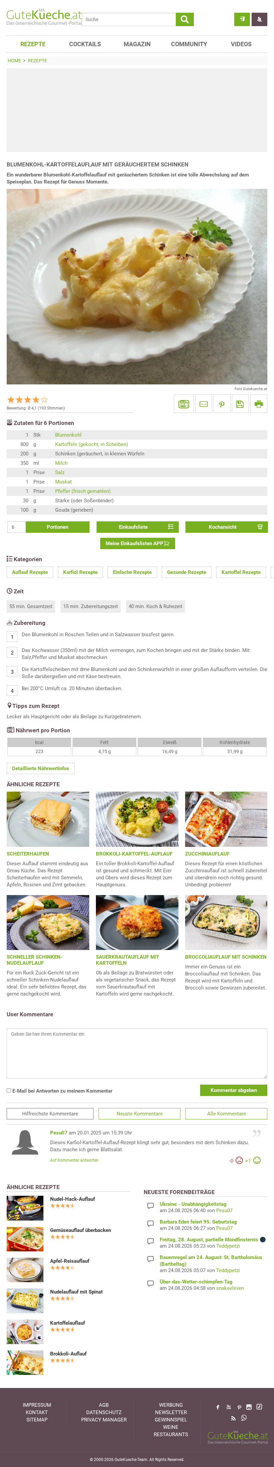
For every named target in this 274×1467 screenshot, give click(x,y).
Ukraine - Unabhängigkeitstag (193, 1204)
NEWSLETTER (171, 1412)
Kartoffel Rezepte (241, 572)
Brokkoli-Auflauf (68, 1354)
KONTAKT (37, 1412)
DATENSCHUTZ (104, 1412)
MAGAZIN (137, 44)
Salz (59, 472)
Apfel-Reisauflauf (69, 1261)
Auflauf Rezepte (30, 572)
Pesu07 (58, 1133)
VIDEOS (241, 44)
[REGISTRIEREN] (259, 19)
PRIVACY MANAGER (104, 1420)
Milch (61, 463)
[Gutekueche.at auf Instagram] (249, 1407)
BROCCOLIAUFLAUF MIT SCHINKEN (226, 957)
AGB (104, 1405)
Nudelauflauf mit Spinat (76, 1292)
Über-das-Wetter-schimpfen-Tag (196, 1282)
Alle (226, 1114)
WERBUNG (171, 1405)
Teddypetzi (228, 1246)
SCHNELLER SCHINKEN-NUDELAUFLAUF (34, 960)
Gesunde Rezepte (186, 572)
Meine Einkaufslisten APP (134, 543)
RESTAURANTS (171, 1435)
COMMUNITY (189, 44)
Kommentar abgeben (234, 1090)
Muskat (63, 482)
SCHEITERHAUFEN (28, 854)
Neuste (140, 1114)
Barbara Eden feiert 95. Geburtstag (198, 1222)
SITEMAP (36, 1420)
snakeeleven (230, 1288)
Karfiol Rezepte (80, 572)
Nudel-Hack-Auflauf (72, 1199)
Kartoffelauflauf (67, 1323)
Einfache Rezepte (132, 572)
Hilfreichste (50, 1114)
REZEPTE (32, 44)
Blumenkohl (68, 435)
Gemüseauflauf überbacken (80, 1230)
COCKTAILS (85, 44)
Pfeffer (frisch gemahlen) (83, 491)
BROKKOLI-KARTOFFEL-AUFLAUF (134, 854)
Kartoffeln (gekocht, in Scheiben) (91, 444)
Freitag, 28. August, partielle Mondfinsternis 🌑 (213, 1240)
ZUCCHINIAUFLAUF (207, 854)
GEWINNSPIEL (171, 1420)
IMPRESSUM (37, 1405)
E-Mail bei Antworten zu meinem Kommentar (61, 1091)
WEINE (170, 1427)
